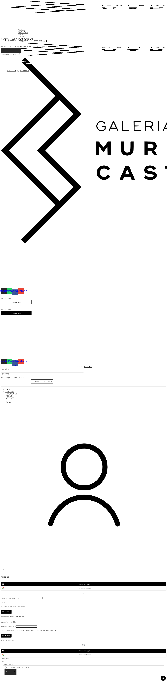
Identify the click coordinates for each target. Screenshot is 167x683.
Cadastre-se (19, 617)
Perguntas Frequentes (11, 267)
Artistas (21, 31)
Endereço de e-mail (8, 626)
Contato (21, 36)
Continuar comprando (42, 381)
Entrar (12, 640)
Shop (20, 29)
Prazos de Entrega (9, 259)
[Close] (3, 661)
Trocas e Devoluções (10, 265)
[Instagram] (6, 567)
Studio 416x (88, 367)
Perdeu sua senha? (18, 607)
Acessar (6, 612)
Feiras (20, 35)
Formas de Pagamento (10, 262)
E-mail (4, 298)
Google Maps (6, 253)
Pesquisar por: (9, 664)
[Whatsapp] (6, 570)
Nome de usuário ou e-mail (11, 598)
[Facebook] (6, 572)
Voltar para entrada (10, 50)
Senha (3, 602)
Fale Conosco (7, 248)
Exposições (23, 33)
